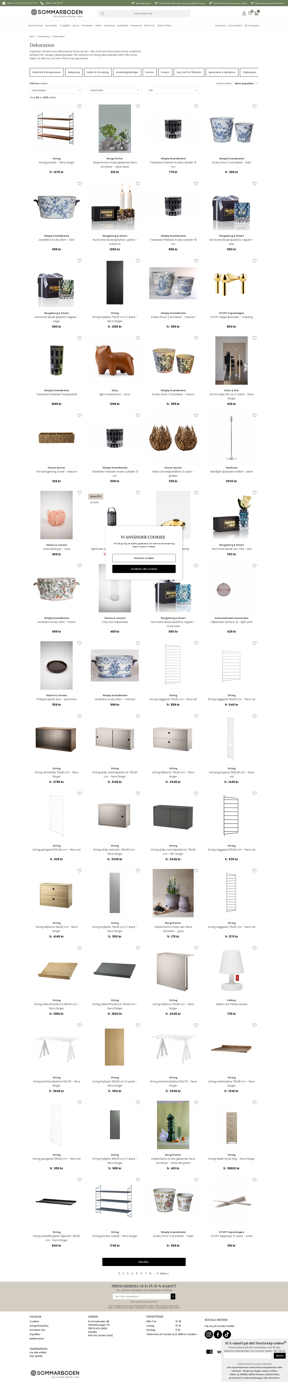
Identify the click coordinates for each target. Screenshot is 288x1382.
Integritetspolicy (39, 1325)
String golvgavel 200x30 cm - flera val (231, 774)
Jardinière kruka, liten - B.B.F (56, 240)
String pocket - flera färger (56, 162)
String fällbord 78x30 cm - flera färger (173, 1006)
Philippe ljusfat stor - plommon (56, 699)
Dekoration (59, 36)
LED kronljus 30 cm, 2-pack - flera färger (232, 396)
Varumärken (235, 25)
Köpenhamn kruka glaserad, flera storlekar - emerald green (173, 1161)
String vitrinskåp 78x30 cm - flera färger (56, 774)
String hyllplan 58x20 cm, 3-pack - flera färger (115, 1161)
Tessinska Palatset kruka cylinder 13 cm (115, 474)
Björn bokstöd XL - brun (115, 394)
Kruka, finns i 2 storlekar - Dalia (173, 1236)
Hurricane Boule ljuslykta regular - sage (56, 319)
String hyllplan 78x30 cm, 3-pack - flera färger (115, 319)
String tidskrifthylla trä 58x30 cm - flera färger (56, 1006)
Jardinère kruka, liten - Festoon (114, 699)
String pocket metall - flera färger (114, 1236)
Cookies (34, 1321)
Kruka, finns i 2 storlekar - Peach (173, 394)
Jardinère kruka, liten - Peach (56, 622)
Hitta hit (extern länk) (100, 1335)
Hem (32, 36)
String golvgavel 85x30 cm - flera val (56, 850)
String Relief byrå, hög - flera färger (231, 1159)
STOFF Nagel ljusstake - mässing (231, 317)
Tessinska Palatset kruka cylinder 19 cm (173, 242)
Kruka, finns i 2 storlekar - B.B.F (231, 162)
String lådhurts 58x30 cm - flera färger (56, 929)
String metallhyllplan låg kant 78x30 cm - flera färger (56, 1238)
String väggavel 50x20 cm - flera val (231, 850)
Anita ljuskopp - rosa (56, 549)
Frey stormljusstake (115, 622)
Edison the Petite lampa (231, 1004)
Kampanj (220, 25)
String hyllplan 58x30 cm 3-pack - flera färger (114, 1084)
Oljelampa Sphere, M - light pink (231, 622)
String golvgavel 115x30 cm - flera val (56, 1159)
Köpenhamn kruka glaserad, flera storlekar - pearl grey (115, 165)
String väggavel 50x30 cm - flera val (231, 699)
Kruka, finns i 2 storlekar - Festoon (173, 317)
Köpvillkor (35, 1334)
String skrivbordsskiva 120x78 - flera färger (173, 1084)
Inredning (44, 36)
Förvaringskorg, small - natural (56, 472)
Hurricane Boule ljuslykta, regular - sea (231, 242)
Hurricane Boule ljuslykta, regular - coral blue (173, 624)
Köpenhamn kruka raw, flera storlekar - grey (173, 929)
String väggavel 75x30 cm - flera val (173, 699)
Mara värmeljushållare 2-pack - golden (173, 474)
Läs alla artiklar (38, 1352)
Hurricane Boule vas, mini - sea (232, 549)
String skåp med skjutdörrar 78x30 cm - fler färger (173, 852)
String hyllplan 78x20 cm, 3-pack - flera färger (115, 929)
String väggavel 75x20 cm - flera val (231, 927)
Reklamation (37, 1338)
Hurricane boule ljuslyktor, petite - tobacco (115, 242)
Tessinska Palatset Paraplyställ (56, 394)
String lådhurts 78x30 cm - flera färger (173, 774)
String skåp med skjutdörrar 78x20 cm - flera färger (114, 774)
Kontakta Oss (37, 1330)
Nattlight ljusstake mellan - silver (231, 472)
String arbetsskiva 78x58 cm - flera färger (231, 1084)
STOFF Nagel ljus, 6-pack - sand (231, 1236)
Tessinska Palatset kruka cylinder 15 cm (173, 165)
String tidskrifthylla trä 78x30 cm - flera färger (114, 1006)
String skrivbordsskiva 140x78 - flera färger (56, 1084)
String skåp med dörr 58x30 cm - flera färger (114, 852)
